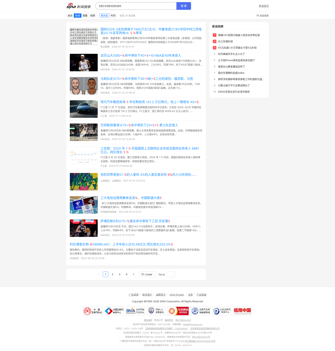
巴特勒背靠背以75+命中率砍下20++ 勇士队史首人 (139, 125)
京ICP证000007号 (201, 337)
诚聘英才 (161, 294)
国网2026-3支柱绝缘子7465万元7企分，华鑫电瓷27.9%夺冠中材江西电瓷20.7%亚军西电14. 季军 (151, 31)
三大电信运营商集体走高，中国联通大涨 (131, 198)
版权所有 (169, 320)
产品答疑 (201, 294)
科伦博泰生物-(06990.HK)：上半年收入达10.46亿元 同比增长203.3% (121, 244)
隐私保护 (148, 320)
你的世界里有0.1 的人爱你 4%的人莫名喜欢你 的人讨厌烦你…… (148, 174)
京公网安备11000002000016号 (200, 341)
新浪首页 (264, 6)
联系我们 (147, 294)
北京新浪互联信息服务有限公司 (204, 328)
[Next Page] (133, 274)
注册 (190, 294)
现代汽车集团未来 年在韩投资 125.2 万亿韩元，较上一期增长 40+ (149, 102)
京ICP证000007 (183, 320)
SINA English (177, 294)
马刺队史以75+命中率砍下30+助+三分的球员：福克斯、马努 (146, 79)
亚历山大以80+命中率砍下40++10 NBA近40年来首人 (140, 55)
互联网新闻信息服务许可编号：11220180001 (166, 328)
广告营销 (134, 294)
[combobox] (136, 6)
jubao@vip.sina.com (192, 324)
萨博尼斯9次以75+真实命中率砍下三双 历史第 (135, 221)
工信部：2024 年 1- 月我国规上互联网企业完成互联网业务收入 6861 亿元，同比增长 (149, 150)
